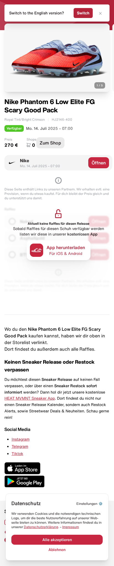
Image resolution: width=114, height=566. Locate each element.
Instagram (21, 439)
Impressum (70, 527)
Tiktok (17, 454)
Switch (83, 13)
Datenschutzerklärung (41, 527)
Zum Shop (50, 143)
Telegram (20, 446)
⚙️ (89, 503)
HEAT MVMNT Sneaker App (29, 398)
